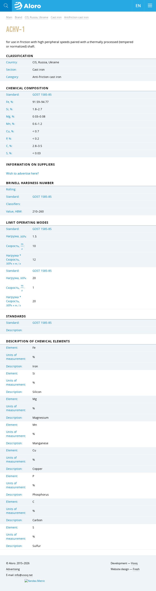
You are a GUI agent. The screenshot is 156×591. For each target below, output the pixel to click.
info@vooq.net (24, 575)
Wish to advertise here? (22, 173)
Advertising (13, 569)
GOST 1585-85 (42, 94)
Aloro (28, 6)
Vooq (134, 563)
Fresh (136, 569)
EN (138, 5)
